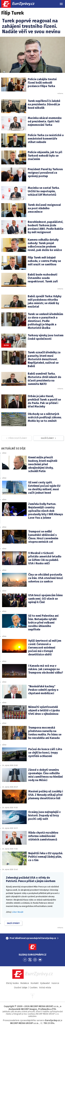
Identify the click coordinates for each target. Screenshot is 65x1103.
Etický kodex (12, 983)
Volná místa (45, 987)
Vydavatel (45, 983)
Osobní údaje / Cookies (26, 987)
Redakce (24, 983)
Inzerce (55, 983)
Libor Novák (17, 912)
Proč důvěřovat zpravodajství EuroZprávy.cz (33, 938)
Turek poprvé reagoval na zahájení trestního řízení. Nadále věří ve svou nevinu (31, 26)
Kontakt (34, 983)
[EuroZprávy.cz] (20, 4)
